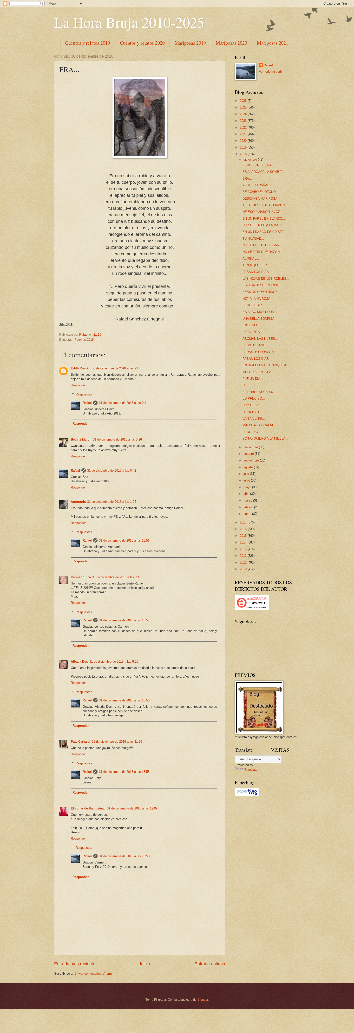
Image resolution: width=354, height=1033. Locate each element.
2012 (244, 555)
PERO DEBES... (254, 305)
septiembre (251, 460)
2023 (244, 120)
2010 (244, 569)
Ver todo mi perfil (270, 71)
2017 (244, 522)
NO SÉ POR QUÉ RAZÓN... (262, 252)
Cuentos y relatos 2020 (142, 43)
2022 (244, 127)
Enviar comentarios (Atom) (93, 973)
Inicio (145, 963)
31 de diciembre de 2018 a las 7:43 (116, 577)
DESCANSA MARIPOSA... (261, 198)
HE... (246, 385)
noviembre (251, 447)
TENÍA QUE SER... (256, 265)
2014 (244, 542)
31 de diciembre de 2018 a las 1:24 (111, 501)
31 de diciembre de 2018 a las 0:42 (111, 470)
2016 (244, 529)
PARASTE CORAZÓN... (259, 352)
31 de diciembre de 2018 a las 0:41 (123, 403)
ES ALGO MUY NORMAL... (262, 312)
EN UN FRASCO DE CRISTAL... (265, 232)
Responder (78, 385)
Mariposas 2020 (231, 43)
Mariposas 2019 (190, 43)
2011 (244, 562)
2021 (244, 134)
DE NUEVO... (252, 412)
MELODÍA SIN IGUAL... (259, 372)
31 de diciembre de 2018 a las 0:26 (117, 439)
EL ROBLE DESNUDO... (260, 392)
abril (246, 494)
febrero (248, 507)
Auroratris (78, 501)
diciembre (250, 159)
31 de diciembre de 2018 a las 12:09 (132, 808)
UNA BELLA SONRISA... (260, 318)
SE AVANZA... (253, 332)
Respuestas (84, 394)
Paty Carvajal (80, 741)
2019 (244, 147)
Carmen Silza (81, 577)
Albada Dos (79, 661)
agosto (248, 467)
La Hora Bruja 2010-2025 (129, 22)
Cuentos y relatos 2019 (87, 43)
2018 (244, 154)
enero (247, 514)
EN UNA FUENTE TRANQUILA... (266, 365)
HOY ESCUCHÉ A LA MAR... (263, 225)
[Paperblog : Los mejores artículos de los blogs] (247, 795)
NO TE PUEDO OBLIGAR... (262, 245)
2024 (244, 114)
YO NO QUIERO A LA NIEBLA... (265, 438)
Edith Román (80, 368)
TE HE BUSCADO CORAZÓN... (265, 205)
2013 (244, 549)
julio (246, 474)
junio (247, 480)
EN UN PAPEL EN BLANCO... (264, 218)
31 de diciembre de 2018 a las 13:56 (124, 540)
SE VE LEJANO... (255, 345)
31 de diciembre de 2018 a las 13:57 (124, 620)
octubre (249, 453)
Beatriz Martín (81, 439)
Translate (250, 769)
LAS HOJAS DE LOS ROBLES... (266, 278)
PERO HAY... (252, 432)
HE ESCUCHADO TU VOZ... (263, 212)
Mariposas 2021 (272, 43)
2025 (244, 107)
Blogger (202, 999)
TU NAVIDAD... (253, 238)
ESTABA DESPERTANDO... (262, 285)
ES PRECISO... (254, 398)
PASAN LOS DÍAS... (257, 272)
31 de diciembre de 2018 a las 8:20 (113, 661)
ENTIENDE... (252, 325)
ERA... (247, 178)
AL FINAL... (251, 258)
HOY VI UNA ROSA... (258, 298)
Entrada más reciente (74, 963)
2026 (244, 100)
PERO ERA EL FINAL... (259, 165)
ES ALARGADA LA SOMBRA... (265, 172)
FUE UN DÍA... (253, 379)
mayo (247, 487)
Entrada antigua (210, 963)
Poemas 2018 (84, 339)
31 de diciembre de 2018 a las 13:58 (124, 700)
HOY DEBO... (252, 405)
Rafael (87, 403)
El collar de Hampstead (88, 808)
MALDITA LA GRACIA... (259, 425)
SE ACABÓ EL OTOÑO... (261, 192)
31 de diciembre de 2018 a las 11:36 (117, 741)
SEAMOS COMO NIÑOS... (262, 292)
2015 (244, 535)
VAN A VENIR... (254, 418)
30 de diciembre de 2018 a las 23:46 (117, 368)
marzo (248, 500)
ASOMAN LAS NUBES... (260, 338)
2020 (244, 141)
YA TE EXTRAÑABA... (259, 185)
